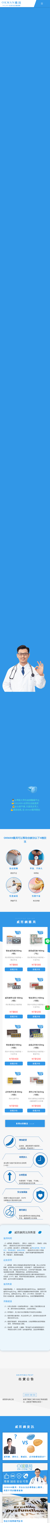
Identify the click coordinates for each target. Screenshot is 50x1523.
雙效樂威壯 (12, 1250)
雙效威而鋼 (35, 1248)
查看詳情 (13, 969)
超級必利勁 (21, 1250)
